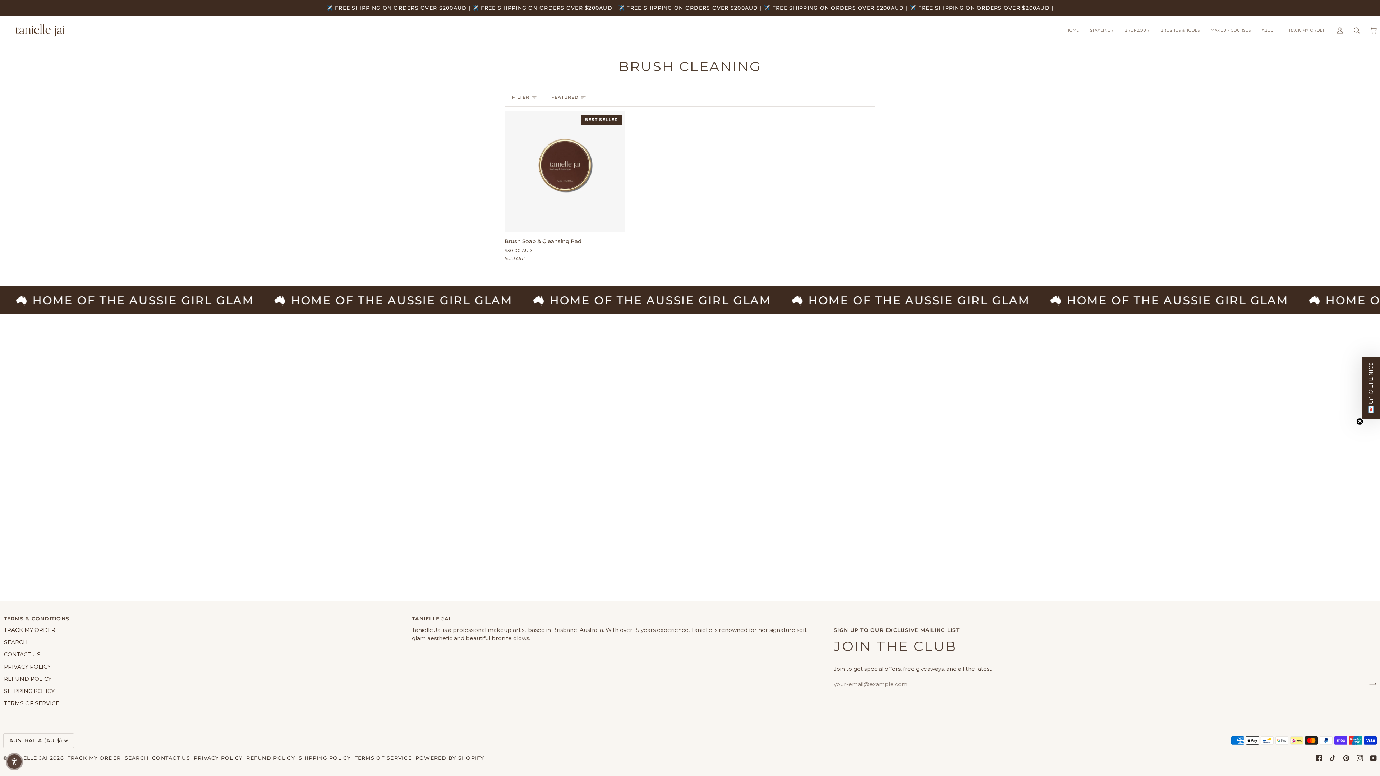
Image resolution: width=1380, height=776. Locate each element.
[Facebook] (1319, 758)
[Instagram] (1360, 758)
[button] (1180, 30)
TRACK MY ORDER (29, 630)
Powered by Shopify (449, 758)
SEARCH (16, 642)
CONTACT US (22, 654)
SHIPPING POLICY (29, 691)
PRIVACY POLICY (27, 666)
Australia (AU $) (36, 740)
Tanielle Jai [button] (431, 618)
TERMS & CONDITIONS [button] (37, 618)
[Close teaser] (1359, 421)
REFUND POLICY (27, 678)
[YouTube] (1373, 758)
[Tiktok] (1332, 758)
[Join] (1367, 684)
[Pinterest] (1346, 758)
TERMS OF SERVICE (31, 703)
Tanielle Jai (29, 758)
